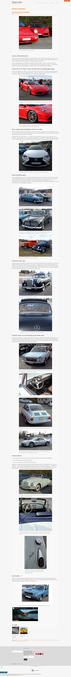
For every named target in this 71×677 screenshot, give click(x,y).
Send (25, 659)
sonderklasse (17, 641)
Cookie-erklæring (21, 675)
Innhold (40, 2)
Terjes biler (17, 2)
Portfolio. (21, 663)
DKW (19, 640)
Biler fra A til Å (45, 2)
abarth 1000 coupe (30, 640)
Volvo (24, 640)
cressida (49, 640)
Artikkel (17, 640)
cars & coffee (40, 640)
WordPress (17, 663)
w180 (19, 641)
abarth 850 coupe (35, 640)
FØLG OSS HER (38, 648)
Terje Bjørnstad (20, 13)
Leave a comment (23, 641)
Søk (36, 2)
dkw (51, 640)
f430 (52, 640)
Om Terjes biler (51, 2)
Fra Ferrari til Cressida (20, 12)
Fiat (22, 640)
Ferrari (21, 640)
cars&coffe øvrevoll (45, 640)
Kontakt (57, 2)
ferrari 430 (54, 640)
